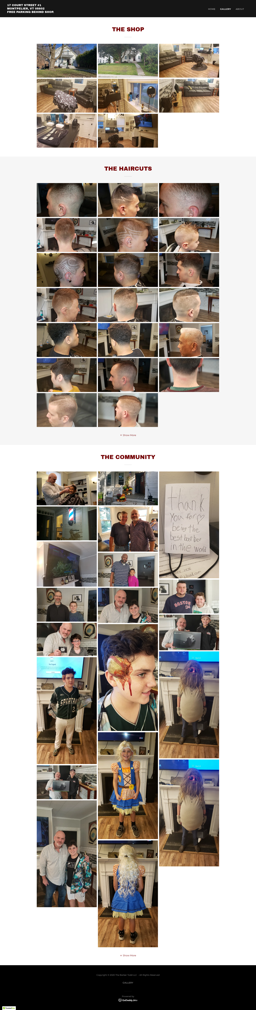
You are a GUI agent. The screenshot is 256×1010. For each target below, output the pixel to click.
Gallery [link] (225, 9)
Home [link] (211, 9)
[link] (30, 12)
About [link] (240, 9)
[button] (128, 434)
